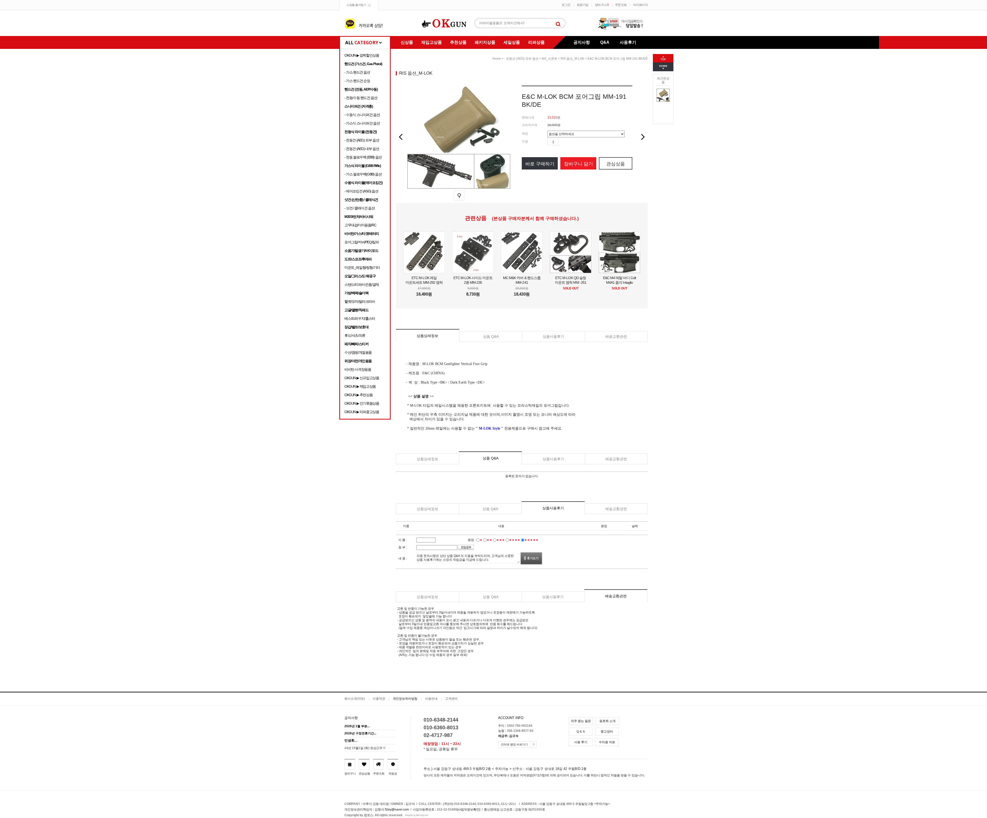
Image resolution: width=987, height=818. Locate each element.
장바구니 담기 (578, 163)
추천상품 (458, 42)
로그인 (566, 5)
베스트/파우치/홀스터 (359, 318)
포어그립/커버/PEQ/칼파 (361, 242)
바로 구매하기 (539, 163)
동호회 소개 (607, 721)
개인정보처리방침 (405, 698)
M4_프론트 (549, 58)
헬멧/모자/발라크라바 (359, 301)
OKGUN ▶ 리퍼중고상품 (361, 412)
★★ (489, 540)
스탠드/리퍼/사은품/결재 (361, 284)
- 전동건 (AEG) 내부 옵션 (361, 149)
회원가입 (583, 5)
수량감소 (570, 142)
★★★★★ (531, 540)
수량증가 (563, 142)
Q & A (581, 731)
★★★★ (514, 540)
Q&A (604, 42)
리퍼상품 (536, 42)
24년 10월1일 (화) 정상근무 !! (364, 748)
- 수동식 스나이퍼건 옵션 (362, 115)
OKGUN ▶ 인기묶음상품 (361, 403)
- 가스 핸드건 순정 (357, 81)
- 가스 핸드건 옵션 (357, 72)
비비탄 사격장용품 (357, 369)
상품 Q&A (491, 336)
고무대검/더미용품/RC (360, 225)
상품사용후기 (553, 336)
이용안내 (431, 698)
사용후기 (628, 42)
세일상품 (512, 42)
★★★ (500, 540)
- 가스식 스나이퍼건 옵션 (362, 123)
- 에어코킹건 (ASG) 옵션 (361, 191)
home (496, 58)
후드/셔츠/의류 (354, 335)
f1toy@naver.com (397, 809)
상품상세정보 (427, 336)
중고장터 (607, 731)
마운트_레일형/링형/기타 (362, 267)
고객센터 (451, 698)
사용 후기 (580, 742)
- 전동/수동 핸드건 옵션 (360, 98)
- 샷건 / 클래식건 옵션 (359, 208)
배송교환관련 (616, 336)
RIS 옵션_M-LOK (572, 58)
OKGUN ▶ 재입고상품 (360, 386)
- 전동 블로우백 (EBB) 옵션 (363, 157)
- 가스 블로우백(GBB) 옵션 (362, 174)
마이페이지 (640, 5)
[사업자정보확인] (468, 809)
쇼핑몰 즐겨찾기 (356, 4)
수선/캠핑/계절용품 (358, 352)
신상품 (407, 42)
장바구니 (602, 5)
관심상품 (615, 163)
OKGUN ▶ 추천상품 (358, 395)
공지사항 (581, 42)
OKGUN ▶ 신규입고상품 (361, 378)
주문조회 (621, 5)
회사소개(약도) (354, 698)
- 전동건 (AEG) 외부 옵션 (361, 140)
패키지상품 (485, 42)
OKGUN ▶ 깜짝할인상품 (361, 55)
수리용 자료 (607, 742)
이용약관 (379, 698)
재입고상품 (431, 42)
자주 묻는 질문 (581, 721)
